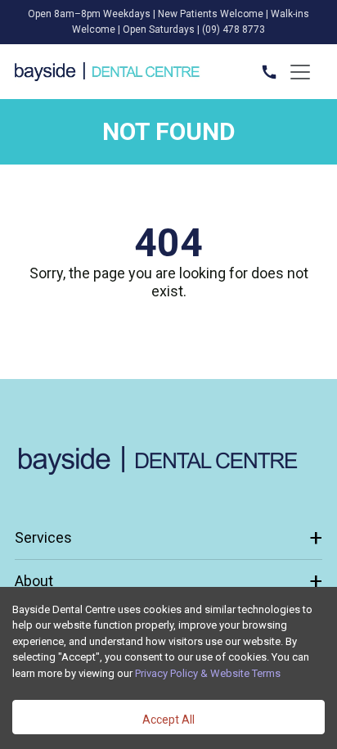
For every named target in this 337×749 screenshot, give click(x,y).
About (168, 580)
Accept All (168, 719)
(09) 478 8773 (233, 29)
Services (168, 537)
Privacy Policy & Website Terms (208, 673)
